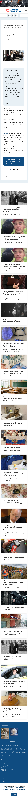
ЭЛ (22, 752)
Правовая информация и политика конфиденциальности (13, 756)
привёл (6, 133)
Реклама (3, 781)
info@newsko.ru (4, 775)
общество (6, 176)
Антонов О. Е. (13, 767)
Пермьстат (12, 176)
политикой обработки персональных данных (14, 790)
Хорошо (14, 794)
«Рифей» (14, 99)
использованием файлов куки (14, 788)
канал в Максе (10, 161)
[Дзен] (8, 15)
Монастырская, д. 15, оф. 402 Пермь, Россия (7, 770)
